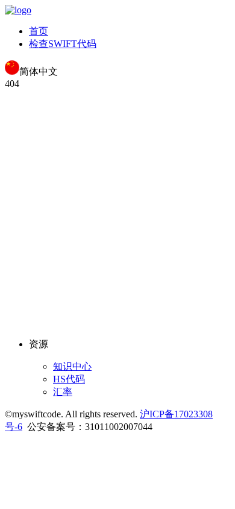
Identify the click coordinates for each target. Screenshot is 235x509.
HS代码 (69, 379)
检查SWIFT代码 (62, 44)
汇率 (62, 392)
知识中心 (72, 366)
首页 (38, 31)
